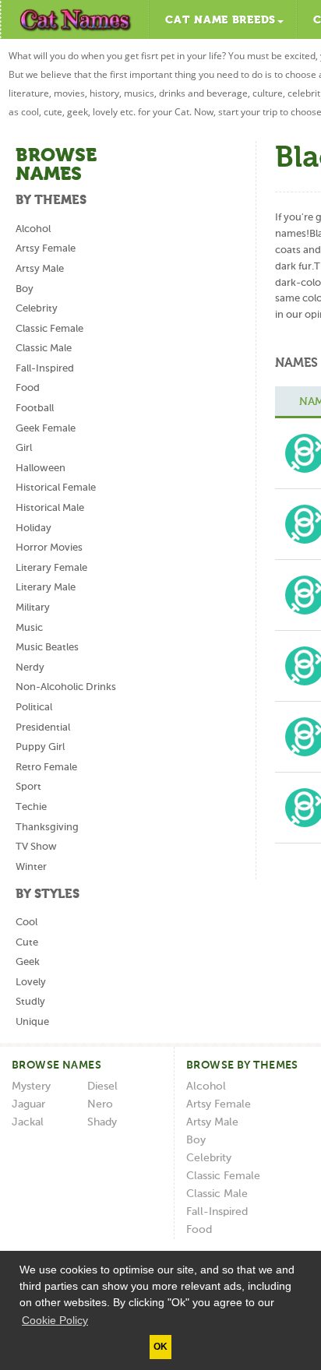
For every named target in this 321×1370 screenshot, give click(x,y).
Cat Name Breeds (220, 20)
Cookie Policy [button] (55, 1320)
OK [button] (160, 1346)
